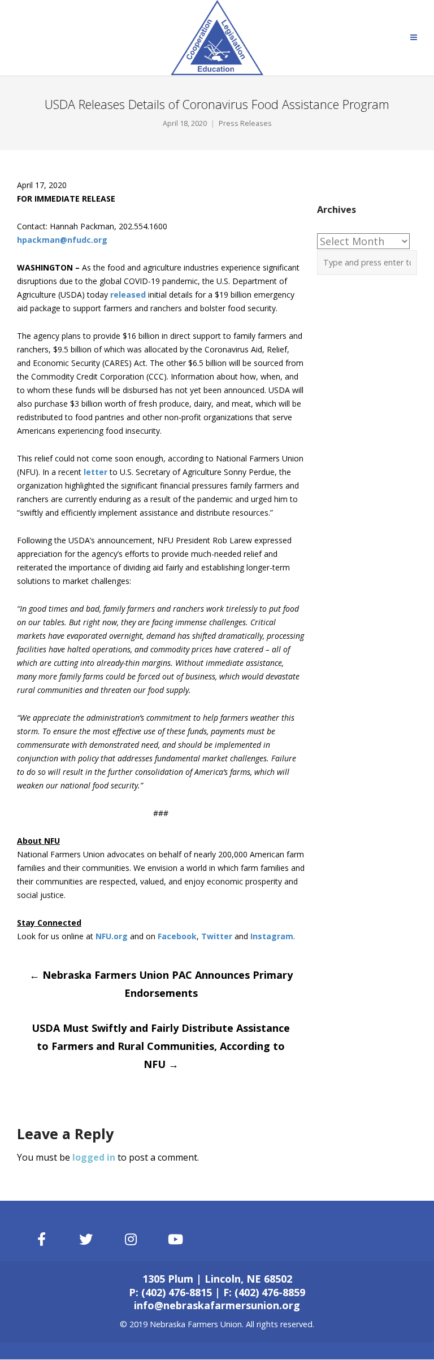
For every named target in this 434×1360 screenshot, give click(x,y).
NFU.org (112, 936)
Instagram (271, 936)
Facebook (177, 936)
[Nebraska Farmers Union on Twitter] (86, 1239)
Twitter (216, 936)
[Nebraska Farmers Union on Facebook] (41, 1239)
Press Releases (245, 123)
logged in (93, 1157)
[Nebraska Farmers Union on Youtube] (175, 1239)
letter (95, 472)
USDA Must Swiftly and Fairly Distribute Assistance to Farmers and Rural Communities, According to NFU (161, 1046)
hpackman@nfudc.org (62, 239)
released (128, 294)
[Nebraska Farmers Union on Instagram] (131, 1239)
